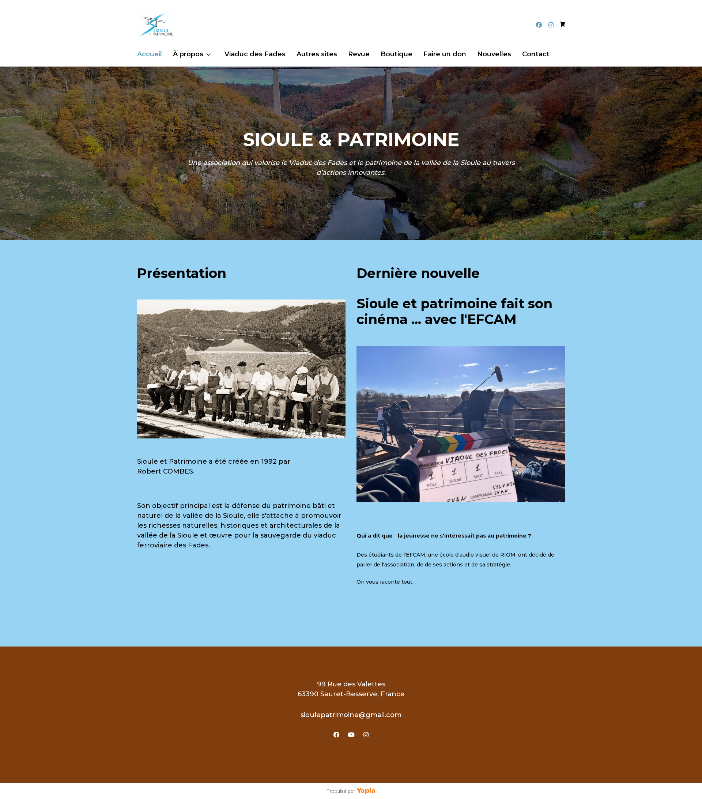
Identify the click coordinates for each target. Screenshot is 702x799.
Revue (359, 54)
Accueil (149, 54)
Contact (536, 54)
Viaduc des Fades (255, 54)
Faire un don (444, 54)
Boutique (396, 54)
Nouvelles (494, 54)
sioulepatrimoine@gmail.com (351, 715)
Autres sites (317, 54)
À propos (188, 54)
